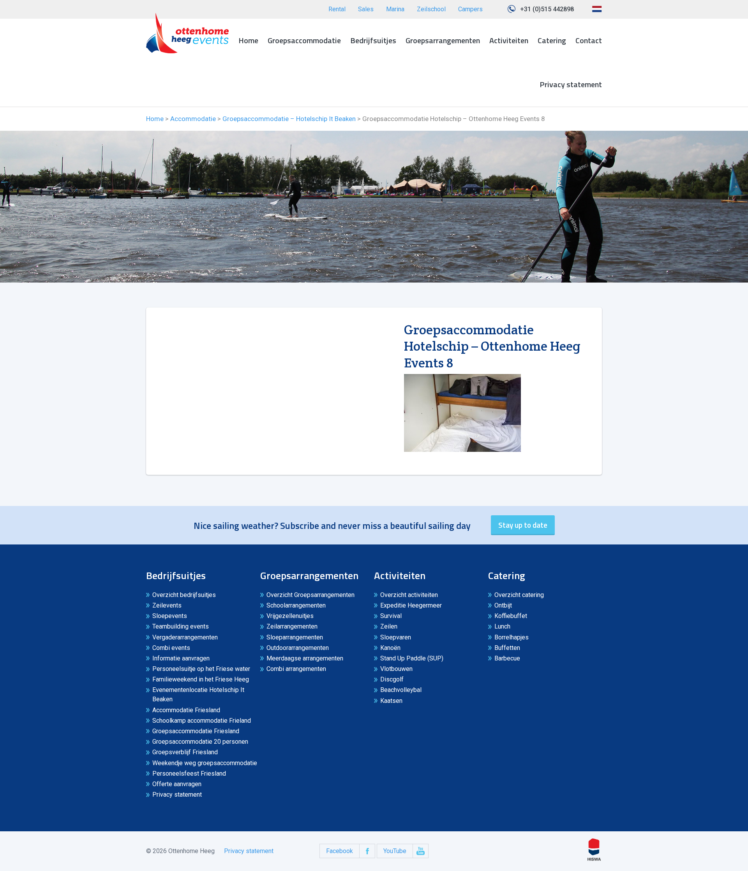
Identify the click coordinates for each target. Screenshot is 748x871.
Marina (395, 9)
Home (248, 40)
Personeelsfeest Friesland (189, 773)
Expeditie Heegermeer (411, 605)
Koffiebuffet (510, 616)
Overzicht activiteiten (409, 595)
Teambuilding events (180, 626)
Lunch (502, 626)
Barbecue (507, 658)
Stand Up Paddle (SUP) (411, 658)
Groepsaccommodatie (304, 40)
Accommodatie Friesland (186, 710)
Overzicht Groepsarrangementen (310, 595)
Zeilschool (431, 9)
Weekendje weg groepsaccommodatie (204, 763)
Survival (391, 616)
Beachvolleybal (401, 690)
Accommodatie (193, 119)
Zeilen (388, 626)
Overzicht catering (519, 595)
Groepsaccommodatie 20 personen (200, 741)
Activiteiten (508, 40)
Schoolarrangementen (296, 605)
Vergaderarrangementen (185, 637)
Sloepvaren (395, 637)
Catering (552, 40)
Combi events (171, 647)
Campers (470, 9)
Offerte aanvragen (176, 784)
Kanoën (390, 647)
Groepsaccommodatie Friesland (195, 731)
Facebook (339, 851)
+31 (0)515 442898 (547, 9)
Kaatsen (391, 700)
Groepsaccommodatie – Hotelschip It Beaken (289, 119)
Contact (588, 40)
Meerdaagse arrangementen (304, 658)
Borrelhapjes (511, 637)
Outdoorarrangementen (297, 647)
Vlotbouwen (396, 669)
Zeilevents (167, 605)
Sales (366, 9)
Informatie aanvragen (181, 658)
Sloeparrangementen (294, 637)
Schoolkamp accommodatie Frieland (201, 720)
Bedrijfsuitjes (373, 40)
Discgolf (392, 679)
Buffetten (507, 647)
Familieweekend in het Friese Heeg (200, 679)
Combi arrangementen (296, 669)
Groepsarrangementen (443, 40)
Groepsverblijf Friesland (185, 752)
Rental (337, 9)
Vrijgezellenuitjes (290, 616)
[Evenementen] (187, 33)
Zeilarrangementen (292, 626)
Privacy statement (571, 84)
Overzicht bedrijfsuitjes (184, 595)
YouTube (394, 851)
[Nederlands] (597, 12)
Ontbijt (503, 605)
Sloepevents (169, 616)
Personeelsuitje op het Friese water (201, 669)
